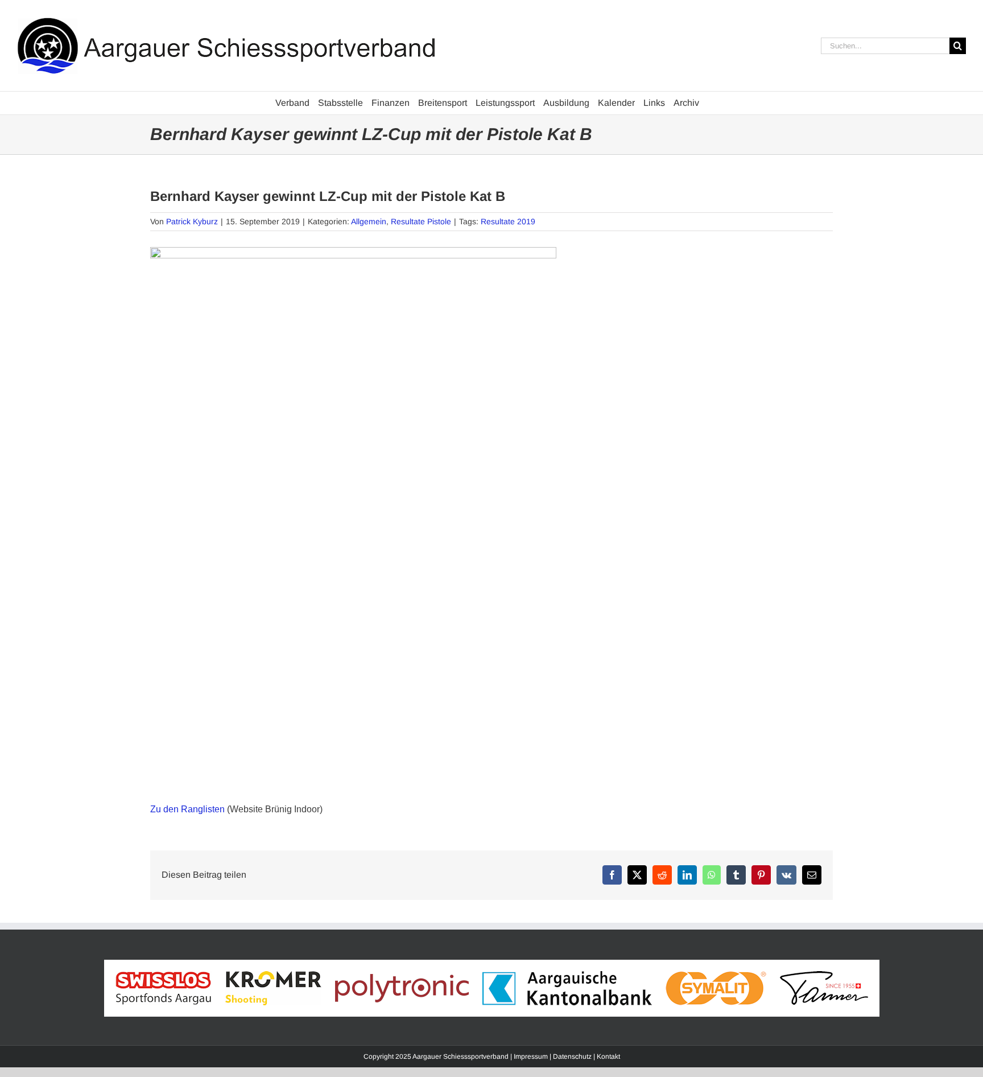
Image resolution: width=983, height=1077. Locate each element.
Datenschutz (572, 1056)
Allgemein (368, 221)
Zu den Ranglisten (187, 809)
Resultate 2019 (508, 221)
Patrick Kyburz (192, 221)
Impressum (531, 1056)
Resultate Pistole (421, 221)
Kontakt (608, 1056)
